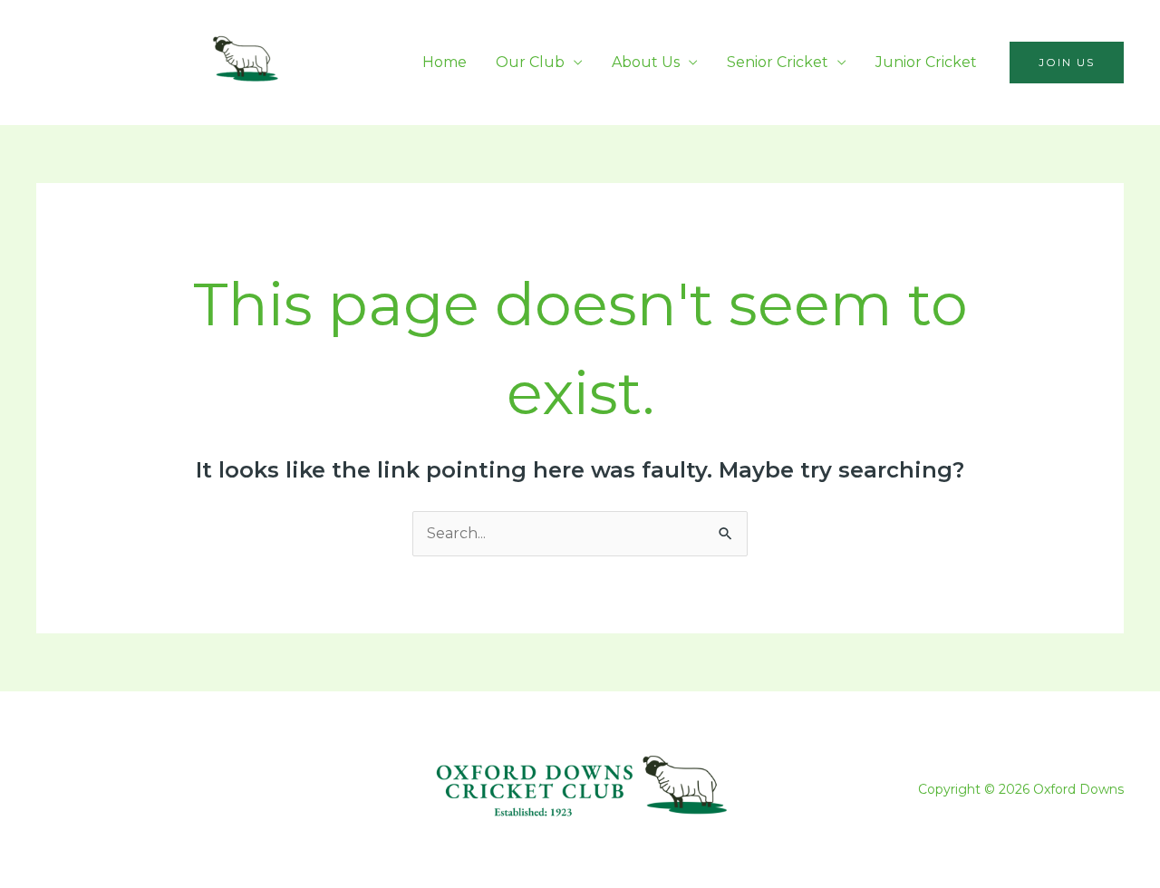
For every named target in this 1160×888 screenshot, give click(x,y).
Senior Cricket (777, 62)
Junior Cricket (926, 62)
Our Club (530, 62)
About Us (646, 62)
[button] (1067, 62)
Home (444, 62)
